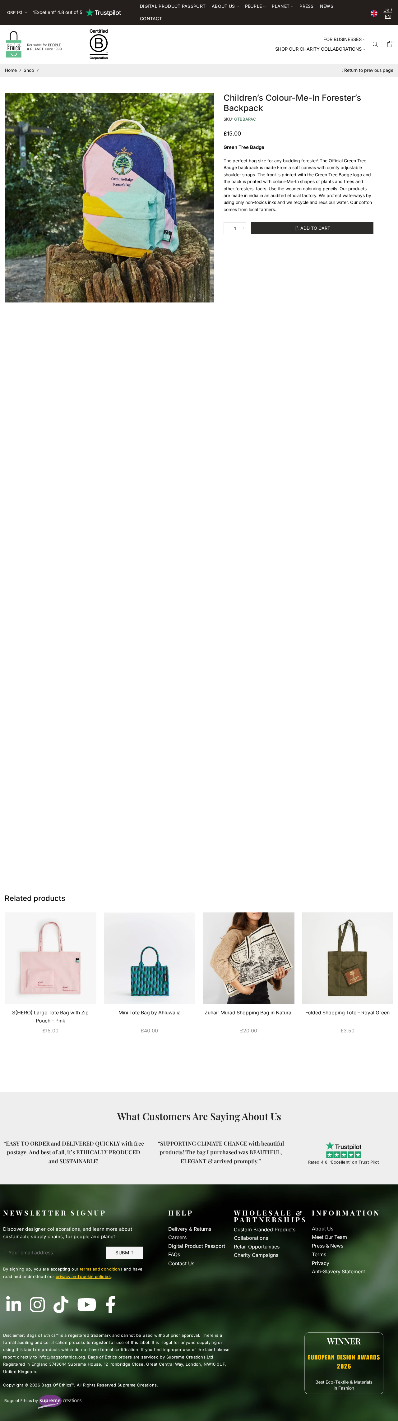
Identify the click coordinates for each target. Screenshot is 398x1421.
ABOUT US (223, 6)
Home (11, 70)
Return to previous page (368, 70)
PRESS (306, 6)
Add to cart (315, 228)
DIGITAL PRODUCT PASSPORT (173, 6)
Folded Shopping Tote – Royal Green (347, 1013)
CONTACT (151, 18)
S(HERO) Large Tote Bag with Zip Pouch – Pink (50, 1017)
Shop (29, 70)
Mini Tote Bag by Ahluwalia (149, 1013)
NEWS (326, 6)
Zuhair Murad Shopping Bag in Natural (249, 1013)
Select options (50, 1044)
